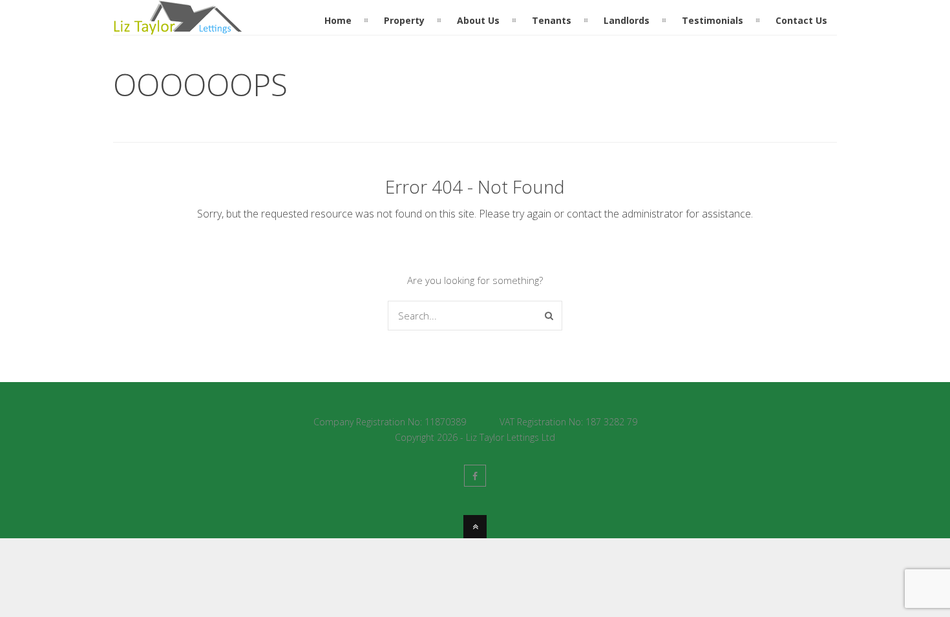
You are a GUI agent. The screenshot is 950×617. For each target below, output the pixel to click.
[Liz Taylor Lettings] (177, 27)
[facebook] (475, 476)
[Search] (549, 315)
